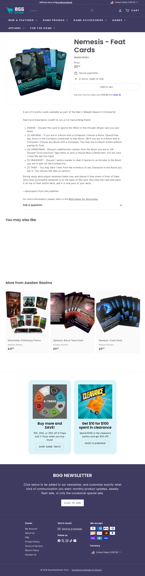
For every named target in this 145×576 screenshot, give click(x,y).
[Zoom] (38, 71)
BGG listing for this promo (83, 199)
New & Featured (21, 20)
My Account (31, 528)
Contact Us (30, 554)
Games (117, 20)
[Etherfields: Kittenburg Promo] (27, 321)
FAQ (27, 537)
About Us (30, 533)
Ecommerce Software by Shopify (87, 570)
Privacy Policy (32, 541)
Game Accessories (88, 20)
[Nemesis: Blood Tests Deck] (72, 321)
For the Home (41, 28)
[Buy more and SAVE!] (50, 401)
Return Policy (32, 550)
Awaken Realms (38, 282)
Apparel (15, 28)
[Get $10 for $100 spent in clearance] (95, 401)
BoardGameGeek (63, 2)
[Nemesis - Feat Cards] (15, 249)
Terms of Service (34, 546)
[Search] (92, 10)
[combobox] (62, 10)
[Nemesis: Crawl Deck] (118, 321)
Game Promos (54, 20)
